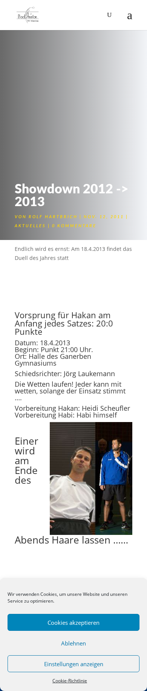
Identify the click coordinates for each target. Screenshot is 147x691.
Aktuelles (30, 226)
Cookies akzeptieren (73, 622)
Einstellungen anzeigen (73, 664)
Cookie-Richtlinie (69, 680)
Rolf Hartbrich (53, 217)
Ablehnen (73, 643)
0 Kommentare (74, 226)
